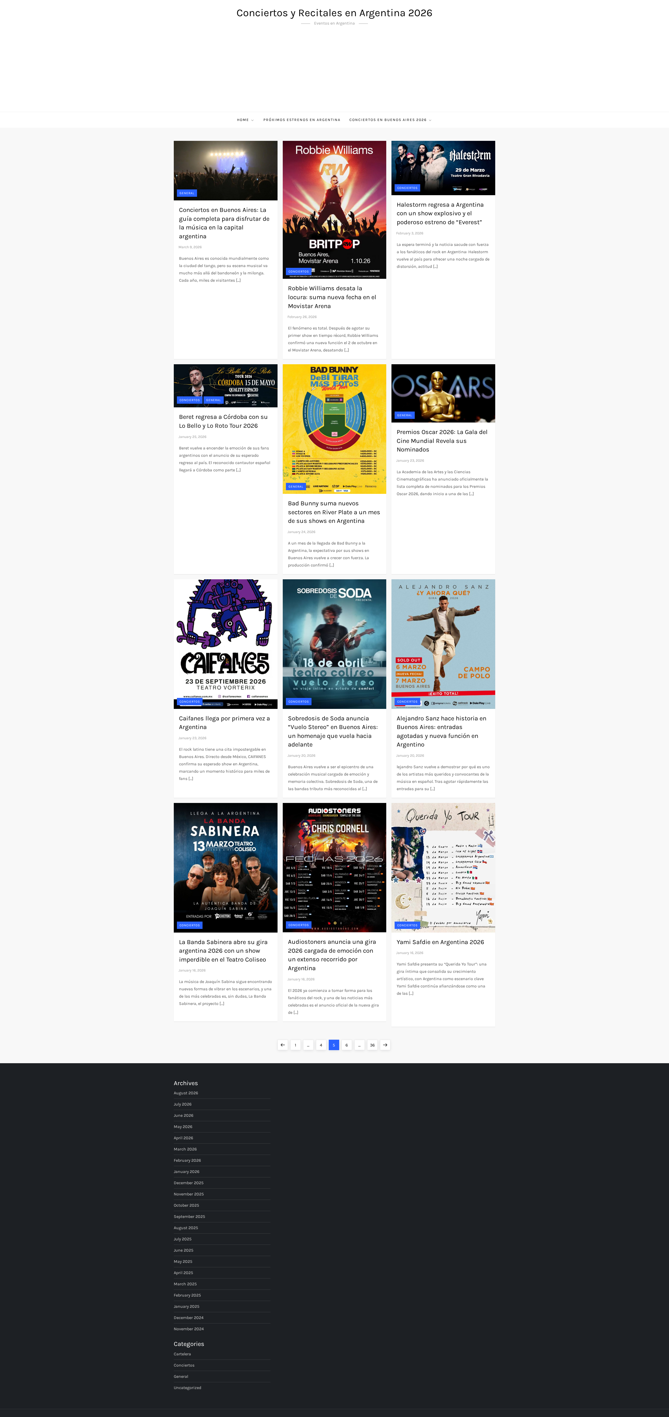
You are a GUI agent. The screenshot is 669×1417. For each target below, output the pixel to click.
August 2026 (186, 1092)
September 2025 (189, 1216)
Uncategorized (187, 1387)
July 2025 (183, 1238)
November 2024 (189, 1328)
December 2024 (189, 1317)
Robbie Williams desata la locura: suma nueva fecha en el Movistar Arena (332, 297)
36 (374, 1045)
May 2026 (183, 1126)
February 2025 (187, 1295)
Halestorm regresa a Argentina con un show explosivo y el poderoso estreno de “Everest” (440, 213)
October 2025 (186, 1205)
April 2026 (183, 1137)
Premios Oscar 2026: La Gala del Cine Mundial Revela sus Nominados (442, 440)
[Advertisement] (334, 72)
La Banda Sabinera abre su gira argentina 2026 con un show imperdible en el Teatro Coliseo (223, 950)
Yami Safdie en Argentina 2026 (440, 942)
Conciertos (299, 271)
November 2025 (189, 1194)
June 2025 (183, 1250)
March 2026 (185, 1149)
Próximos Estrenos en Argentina (302, 120)
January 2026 (186, 1171)
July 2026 (183, 1104)
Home (243, 120)
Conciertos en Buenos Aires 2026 (388, 120)
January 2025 (186, 1306)
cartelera (182, 1353)
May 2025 (183, 1261)
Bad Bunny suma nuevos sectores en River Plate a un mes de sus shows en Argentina (334, 512)
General (187, 193)
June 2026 (183, 1115)
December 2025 (189, 1182)
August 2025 (186, 1227)
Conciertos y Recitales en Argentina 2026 (334, 13)
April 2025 (183, 1272)
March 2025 (185, 1283)
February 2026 (187, 1160)
